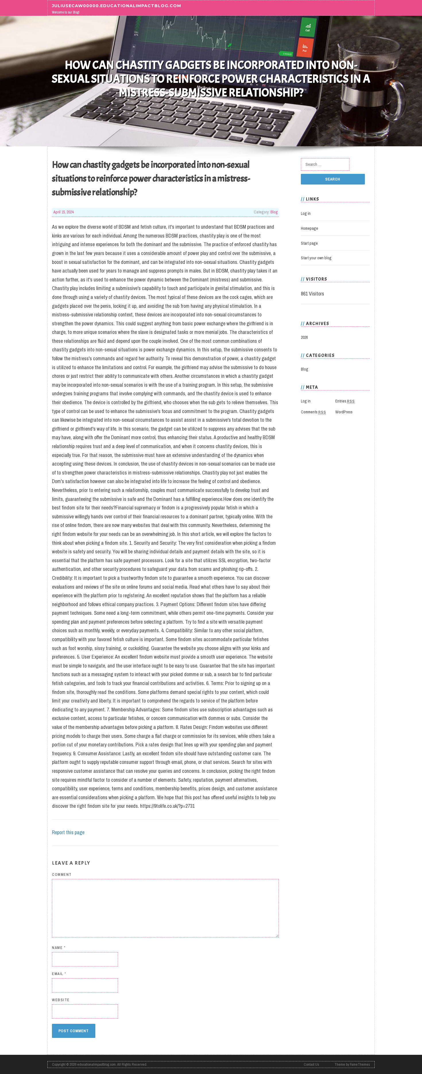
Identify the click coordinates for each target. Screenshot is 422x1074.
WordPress (344, 412)
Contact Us (311, 1064)
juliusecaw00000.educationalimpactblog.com (116, 5)
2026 (304, 337)
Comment (62, 874)
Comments (313, 412)
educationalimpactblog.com (96, 1064)
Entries (345, 401)
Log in (306, 213)
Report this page (68, 832)
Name (58, 947)
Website (61, 999)
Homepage (309, 228)
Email (59, 973)
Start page (309, 243)
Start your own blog (316, 257)
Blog (274, 212)
